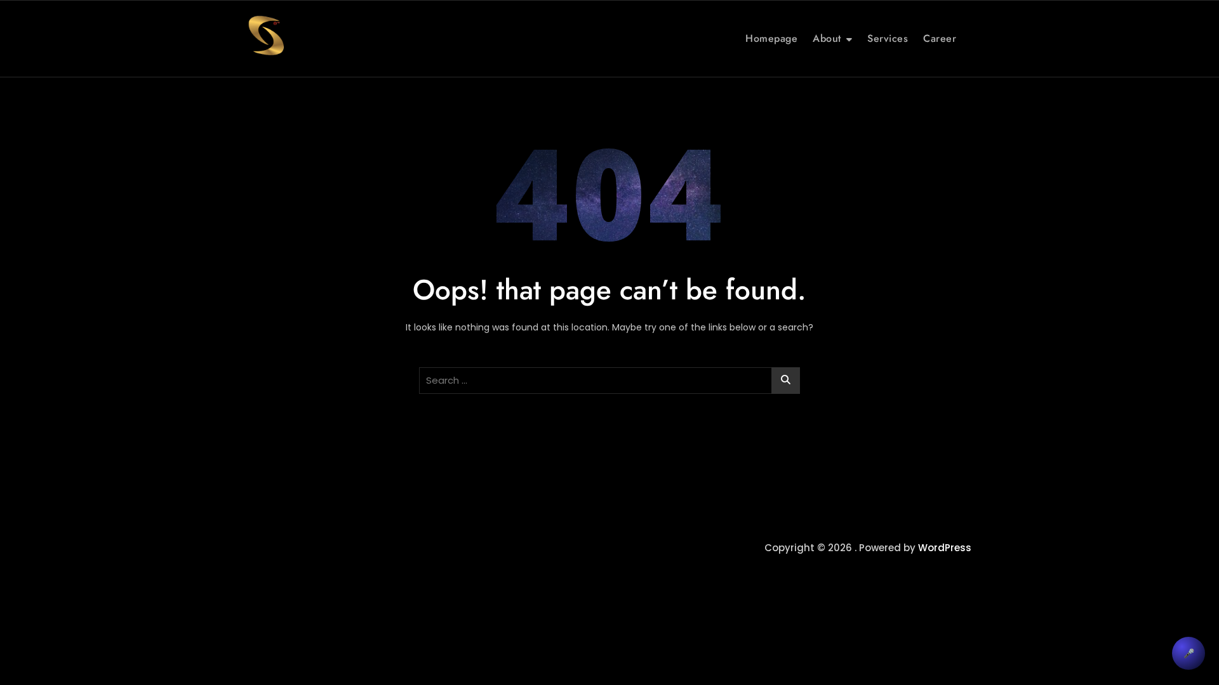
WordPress (944, 547)
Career (939, 38)
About (827, 38)
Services (887, 38)
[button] (1188, 653)
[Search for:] (609, 380)
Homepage (771, 38)
